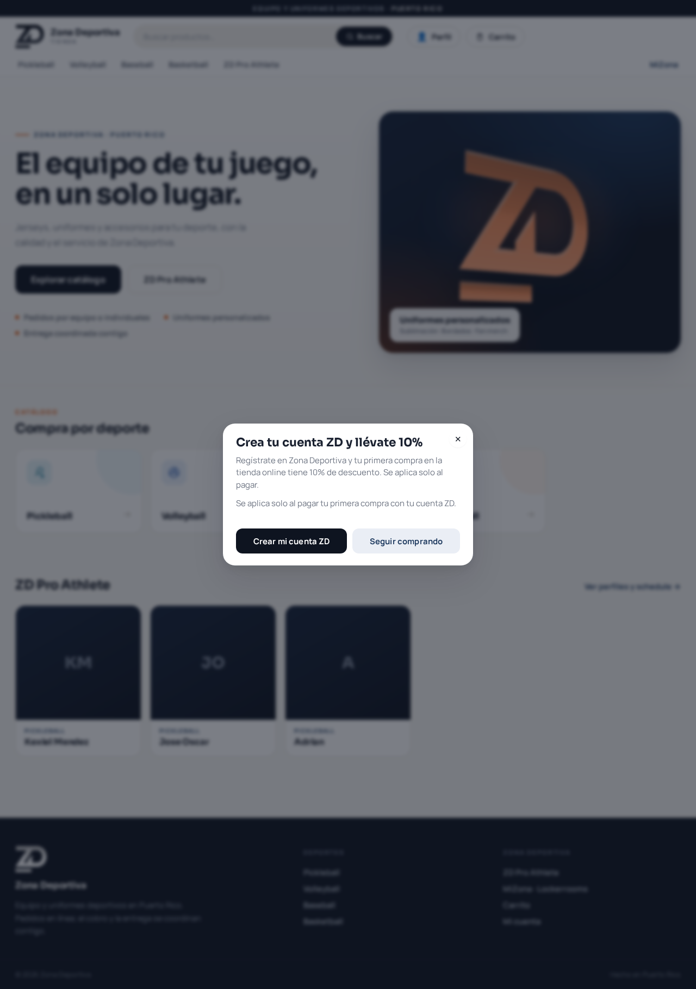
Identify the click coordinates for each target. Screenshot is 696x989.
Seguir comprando (406, 541)
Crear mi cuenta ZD (291, 541)
